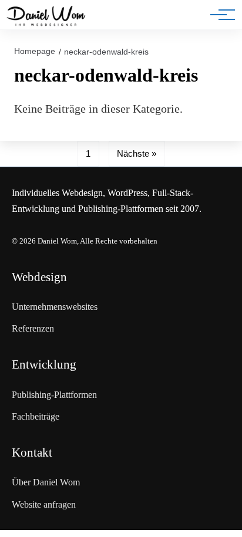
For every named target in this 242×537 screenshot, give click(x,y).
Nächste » (136, 153)
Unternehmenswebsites (55, 307)
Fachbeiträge (35, 416)
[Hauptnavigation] (218, 14)
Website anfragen (44, 504)
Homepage (34, 51)
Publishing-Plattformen (54, 395)
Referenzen (33, 328)
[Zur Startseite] (46, 17)
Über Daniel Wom (46, 482)
